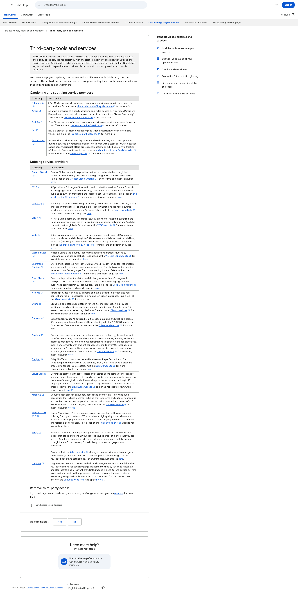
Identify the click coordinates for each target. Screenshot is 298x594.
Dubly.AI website (103, 366)
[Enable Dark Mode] (103, 588)
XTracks (36, 292)
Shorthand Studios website (65, 273)
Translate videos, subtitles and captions (174, 38)
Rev (34, 130)
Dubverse (37, 318)
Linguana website (73, 479)
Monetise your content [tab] (196, 22)
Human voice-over (109, 422)
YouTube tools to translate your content (178, 50)
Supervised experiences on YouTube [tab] (100, 22)
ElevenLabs (37, 373)
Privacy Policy (33, 588)
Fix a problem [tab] (10, 22)
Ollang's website (119, 310)
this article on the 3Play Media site (95, 106)
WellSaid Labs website (116, 256)
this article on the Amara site (78, 117)
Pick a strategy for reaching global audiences (179, 85)
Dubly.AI (36, 359)
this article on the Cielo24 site (86, 125)
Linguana (36, 463)
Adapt (35, 432)
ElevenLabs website (82, 386)
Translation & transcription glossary (180, 76)
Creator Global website (82, 178)
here (53, 182)
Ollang (35, 304)
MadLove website (115, 404)
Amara (35, 111)
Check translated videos (174, 69)
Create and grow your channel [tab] (164, 22)
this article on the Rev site (84, 134)
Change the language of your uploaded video (177, 61)
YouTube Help (19, 5)
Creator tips (44, 14)
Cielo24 (36, 122)
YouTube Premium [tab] (133, 22)
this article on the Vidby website (75, 244)
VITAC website (104, 225)
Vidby (35, 235)
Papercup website (123, 210)
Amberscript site (78, 153)
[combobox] (95, 5)
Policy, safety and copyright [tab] (227, 22)
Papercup (37, 203)
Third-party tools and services (178, 93)
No (74, 522)
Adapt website (77, 452)
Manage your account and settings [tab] (59, 22)
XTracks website (63, 299)
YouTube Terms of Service (52, 588)
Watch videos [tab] (29, 22)
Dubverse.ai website (109, 325)
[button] (5, 5)
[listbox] (83, 588)
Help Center (10, 14)
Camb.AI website (105, 351)
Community (27, 14)
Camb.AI (36, 335)
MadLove (36, 394)
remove (118, 493)
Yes (60, 522)
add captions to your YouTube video (114, 150)
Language (74, 584)
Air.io (34, 186)
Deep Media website (123, 284)
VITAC (35, 218)
